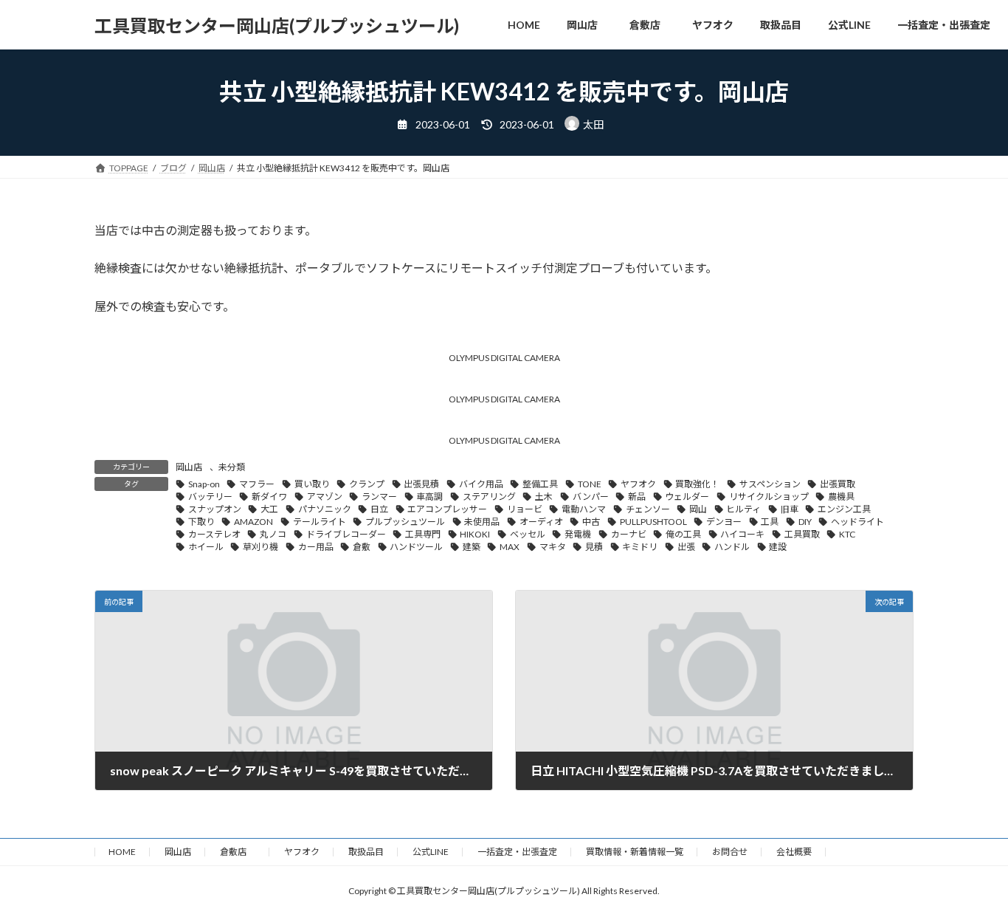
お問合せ (730, 851)
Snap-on (204, 484)
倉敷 (361, 546)
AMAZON (253, 521)
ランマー (379, 496)
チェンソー (648, 509)
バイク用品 (481, 484)
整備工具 (540, 484)
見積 (594, 546)
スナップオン (214, 509)
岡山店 (189, 467)
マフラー (257, 484)
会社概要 (794, 851)
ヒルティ (743, 509)
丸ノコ (273, 534)
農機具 (841, 496)
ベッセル (527, 534)
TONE (589, 484)
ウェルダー (687, 496)
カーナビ (628, 534)
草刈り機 (260, 546)
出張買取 (837, 484)
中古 (591, 521)
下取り (201, 521)
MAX (509, 546)
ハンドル (732, 546)
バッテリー (210, 496)
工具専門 (423, 534)
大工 (269, 509)
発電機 (578, 534)
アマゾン (324, 496)
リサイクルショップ (769, 496)
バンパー (591, 496)
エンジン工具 (844, 509)
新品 (637, 496)
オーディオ (541, 521)
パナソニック (324, 509)
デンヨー (724, 521)
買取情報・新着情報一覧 (634, 851)
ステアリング (489, 496)
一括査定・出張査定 (517, 851)
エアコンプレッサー (447, 509)
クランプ (366, 484)
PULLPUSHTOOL (653, 521)
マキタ (552, 546)
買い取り (312, 484)
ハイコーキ (742, 534)
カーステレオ (214, 534)
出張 (686, 546)
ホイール (206, 546)
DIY (805, 521)
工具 (770, 521)
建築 (471, 546)
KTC (847, 534)
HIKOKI (475, 534)
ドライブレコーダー (346, 534)
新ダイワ (269, 496)
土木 (544, 496)
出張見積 (421, 484)
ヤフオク (638, 484)
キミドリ (639, 546)
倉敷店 (237, 851)
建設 (778, 546)
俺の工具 (683, 534)
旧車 (789, 509)
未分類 (231, 467)
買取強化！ (697, 484)
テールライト (319, 521)
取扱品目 (366, 851)
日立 (379, 509)
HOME (122, 851)
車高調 (429, 496)
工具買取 (802, 534)
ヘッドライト (857, 521)
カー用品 (316, 546)
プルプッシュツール (405, 521)
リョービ (524, 509)
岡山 (698, 509)
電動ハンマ (584, 509)
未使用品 (482, 521)
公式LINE (430, 851)
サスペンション (770, 484)
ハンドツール (416, 546)
